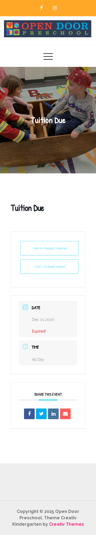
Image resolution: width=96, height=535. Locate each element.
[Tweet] (41, 414)
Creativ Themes (66, 524)
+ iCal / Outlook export (49, 266)
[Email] (65, 414)
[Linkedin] (53, 414)
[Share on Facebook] (29, 414)
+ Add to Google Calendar (49, 248)
